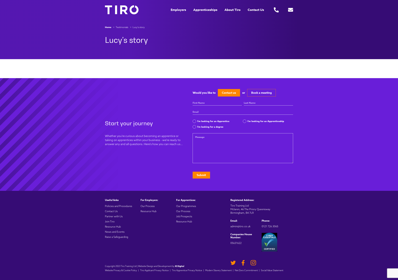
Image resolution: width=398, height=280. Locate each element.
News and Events (115, 231)
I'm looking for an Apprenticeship (266, 121)
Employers (178, 10)
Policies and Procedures (118, 206)
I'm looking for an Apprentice (213, 121)
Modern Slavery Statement (218, 270)
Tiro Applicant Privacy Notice (154, 270)
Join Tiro (110, 221)
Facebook (243, 263)
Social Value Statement (272, 270)
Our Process (148, 206)
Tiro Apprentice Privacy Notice (187, 270)
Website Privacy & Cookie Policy (121, 270)
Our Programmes (186, 206)
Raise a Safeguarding (116, 236)
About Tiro (232, 10)
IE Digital (179, 266)
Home (108, 27)
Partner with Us (114, 216)
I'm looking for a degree (210, 126)
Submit (201, 175)
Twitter (233, 263)
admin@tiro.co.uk (240, 226)
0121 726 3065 (270, 226)
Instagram (253, 263)
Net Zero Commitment (246, 270)
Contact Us (256, 10)
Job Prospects (184, 216)
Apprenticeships (205, 10)
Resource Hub (113, 226)
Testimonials (122, 27)
